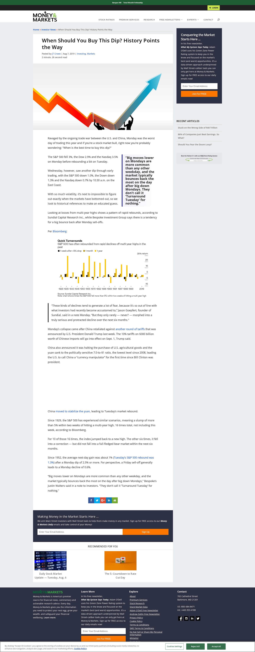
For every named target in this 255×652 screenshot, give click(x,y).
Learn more (49, 617)
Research (149, 20)
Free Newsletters (169, 20)
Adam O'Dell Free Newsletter (144, 610)
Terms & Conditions (139, 624)
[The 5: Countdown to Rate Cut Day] (120, 560)
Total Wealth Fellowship (133, 2)
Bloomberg (60, 231)
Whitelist (134, 638)
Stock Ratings (107, 20)
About (133, 596)
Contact (208, 20)
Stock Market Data (139, 606)
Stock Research (137, 603)
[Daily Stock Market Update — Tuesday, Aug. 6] (51, 560)
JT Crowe (56, 53)
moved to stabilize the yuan (73, 411)
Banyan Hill (116, 2)
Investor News (48, 29)
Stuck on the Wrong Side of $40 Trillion (197, 127)
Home (36, 29)
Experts (192, 20)
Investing (81, 53)
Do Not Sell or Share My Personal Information (146, 633)
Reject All (195, 646)
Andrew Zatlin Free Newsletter (145, 614)
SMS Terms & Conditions (142, 628)
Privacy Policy (136, 617)
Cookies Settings (174, 646)
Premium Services (129, 20)
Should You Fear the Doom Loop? (195, 144)
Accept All (216, 646)
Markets (91, 53)
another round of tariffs (130, 329)
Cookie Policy (136, 621)
